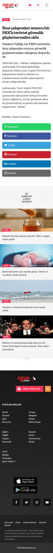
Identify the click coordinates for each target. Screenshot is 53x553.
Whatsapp (12, 126)
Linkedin (11, 163)
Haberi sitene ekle (31, 388)
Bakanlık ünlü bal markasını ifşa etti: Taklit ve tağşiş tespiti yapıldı (25, 238)
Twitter (11, 145)
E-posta (11, 173)
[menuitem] (30, 5)
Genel (6, 19)
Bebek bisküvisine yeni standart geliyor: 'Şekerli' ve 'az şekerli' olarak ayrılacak (25, 273)
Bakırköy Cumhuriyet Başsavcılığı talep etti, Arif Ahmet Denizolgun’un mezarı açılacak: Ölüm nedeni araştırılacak (25, 346)
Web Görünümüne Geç (26, 548)
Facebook (11, 136)
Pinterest (12, 154)
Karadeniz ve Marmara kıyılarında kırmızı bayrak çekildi (23, 309)
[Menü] (47, 5)
